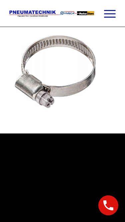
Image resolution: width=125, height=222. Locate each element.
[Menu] (106, 13)
